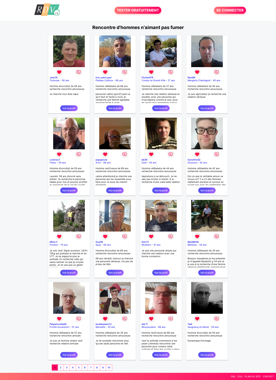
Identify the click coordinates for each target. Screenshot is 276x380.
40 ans (216, 80)
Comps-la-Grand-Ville (153, 80)
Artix (98, 162)
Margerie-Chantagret (199, 80)
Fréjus (53, 162)
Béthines (192, 244)
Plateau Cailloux (104, 80)
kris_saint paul (103, 77)
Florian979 (147, 77)
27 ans (171, 80)
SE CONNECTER (230, 10)
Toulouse (54, 80)
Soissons (192, 162)
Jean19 (53, 77)
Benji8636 (193, 241)
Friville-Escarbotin (59, 327)
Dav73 (145, 241)
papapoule (101, 159)
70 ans (64, 244)
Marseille (100, 327)
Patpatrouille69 (58, 324)
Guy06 (99, 241)
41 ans (157, 244)
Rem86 (191, 77)
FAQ (233, 376)
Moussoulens (149, 327)
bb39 (144, 159)
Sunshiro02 (194, 159)
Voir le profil (68, 108)
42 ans (203, 162)
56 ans (65, 80)
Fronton (54, 244)
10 (109, 367)
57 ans (75, 327)
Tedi (190, 324)
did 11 (145, 324)
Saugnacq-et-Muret (198, 327)
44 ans (152, 162)
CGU (240, 376)
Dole (144, 162)
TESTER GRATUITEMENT (138, 10)
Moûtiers (146, 244)
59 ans (62, 162)
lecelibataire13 (103, 324)
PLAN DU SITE (253, 376)
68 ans (107, 162)
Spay (98, 244)
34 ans (203, 244)
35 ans (111, 327)
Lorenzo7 (55, 159)
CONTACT (268, 376)
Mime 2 (53, 241)
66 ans (119, 80)
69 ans (107, 244)
